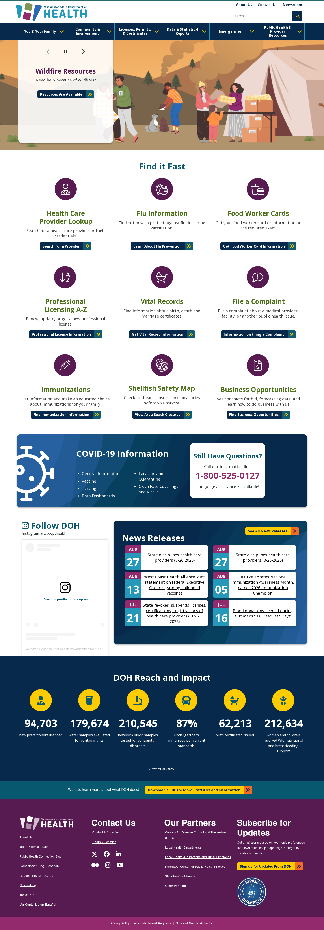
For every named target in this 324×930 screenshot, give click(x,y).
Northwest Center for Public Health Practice (195, 866)
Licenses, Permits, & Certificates (135, 31)
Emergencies (230, 31)
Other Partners (175, 885)
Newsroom (292, 4)
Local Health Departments (183, 847)
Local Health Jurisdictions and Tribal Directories (198, 857)
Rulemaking (28, 885)
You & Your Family (40, 31)
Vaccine (89, 481)
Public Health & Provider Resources (277, 31)
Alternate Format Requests (152, 923)
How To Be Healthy (61, 99)
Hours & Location (104, 842)
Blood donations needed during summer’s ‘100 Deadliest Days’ (263, 613)
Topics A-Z (27, 894)
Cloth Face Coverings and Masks (158, 489)
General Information (101, 473)
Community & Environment (87, 31)
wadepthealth (83, 649)
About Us (244, 4)
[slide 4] (73, 60)
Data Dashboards (98, 495)
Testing (89, 488)
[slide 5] (81, 60)
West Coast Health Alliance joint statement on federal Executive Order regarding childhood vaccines (174, 585)
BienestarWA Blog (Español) (39, 866)
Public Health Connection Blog (41, 856)
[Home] (55, 12)
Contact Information (106, 832)
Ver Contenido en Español (38, 904)
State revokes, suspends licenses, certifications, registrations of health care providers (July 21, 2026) (174, 613)
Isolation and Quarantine (151, 476)
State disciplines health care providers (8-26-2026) (174, 557)
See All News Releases (267, 531)
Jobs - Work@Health (34, 846)
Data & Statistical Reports (182, 31)
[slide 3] (65, 60)
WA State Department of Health (47, 649)
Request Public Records (36, 875)
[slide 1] (50, 60)
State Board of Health (180, 876)
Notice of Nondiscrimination (195, 923)
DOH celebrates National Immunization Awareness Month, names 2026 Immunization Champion (262, 585)
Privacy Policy (120, 923)
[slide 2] (57, 60)
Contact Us (267, 4)
